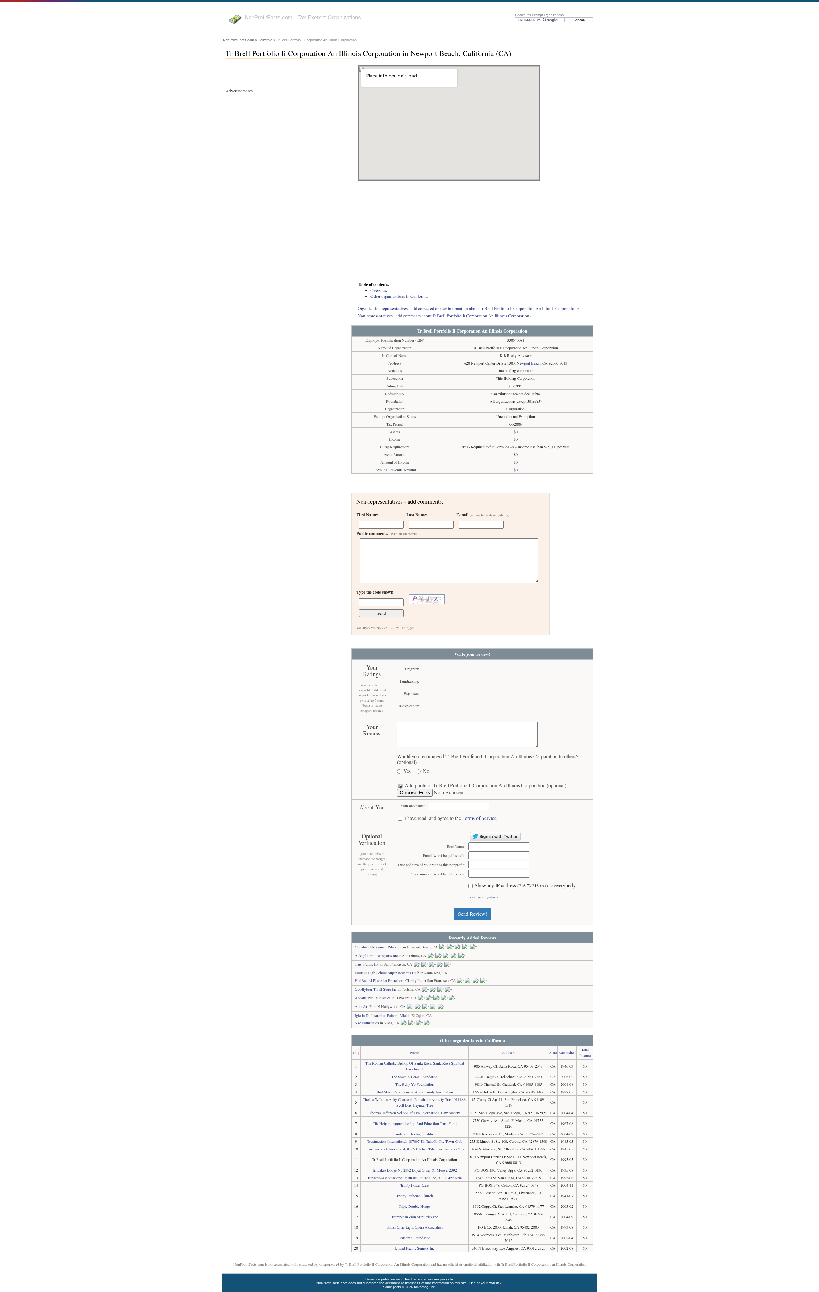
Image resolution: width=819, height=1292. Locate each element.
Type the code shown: (375, 592)
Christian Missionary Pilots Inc (378, 946)
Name (414, 1052)
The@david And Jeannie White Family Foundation (414, 1091)
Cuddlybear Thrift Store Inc (376, 989)
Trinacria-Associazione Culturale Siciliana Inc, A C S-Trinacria (414, 1177)
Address (508, 1052)
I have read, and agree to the (450, 818)
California (265, 40)
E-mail (482, 514)
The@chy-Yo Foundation (414, 1084)
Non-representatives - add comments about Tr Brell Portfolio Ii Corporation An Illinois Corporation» (444, 316)
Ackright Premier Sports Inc (376, 955)
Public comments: (386, 533)
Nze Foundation (367, 1022)
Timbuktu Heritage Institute (414, 1133)
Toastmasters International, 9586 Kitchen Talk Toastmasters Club (415, 1148)
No (426, 771)
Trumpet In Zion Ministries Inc (414, 1216)
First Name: (367, 514)
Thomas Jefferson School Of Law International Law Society (414, 1112)
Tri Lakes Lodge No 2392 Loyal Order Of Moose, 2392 (414, 1170)
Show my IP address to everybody (525, 885)
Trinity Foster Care (414, 1185)
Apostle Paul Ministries (373, 997)
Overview (379, 290)
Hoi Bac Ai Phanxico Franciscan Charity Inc (388, 980)
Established (567, 1052)
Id (354, 1052)
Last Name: (416, 514)
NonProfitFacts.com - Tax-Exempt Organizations (303, 17)
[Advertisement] (472, 232)
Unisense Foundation (414, 1237)
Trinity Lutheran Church (414, 1195)
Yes (407, 771)
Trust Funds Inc (367, 964)
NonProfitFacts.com (238, 40)
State (553, 1052)
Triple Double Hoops (415, 1206)
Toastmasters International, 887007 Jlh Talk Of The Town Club (414, 1141)
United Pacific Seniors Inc (414, 1248)
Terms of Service (479, 818)
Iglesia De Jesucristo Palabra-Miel (381, 1015)
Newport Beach (528, 363)
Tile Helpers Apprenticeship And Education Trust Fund (415, 1123)
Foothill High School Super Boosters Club (387, 972)
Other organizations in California (399, 296)
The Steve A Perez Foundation (414, 1076)
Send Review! (472, 913)
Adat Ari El (363, 1006)
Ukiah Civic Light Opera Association (414, 1227)
